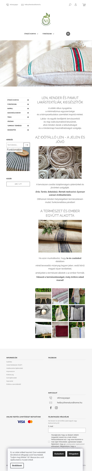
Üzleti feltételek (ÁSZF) (14, 365)
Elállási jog (10, 374)
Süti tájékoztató (11, 378)
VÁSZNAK (10, 121)
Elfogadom (73, 454)
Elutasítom (59, 454)
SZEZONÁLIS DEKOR (14, 113)
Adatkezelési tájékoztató (14, 368)
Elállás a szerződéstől (13, 384)
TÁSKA (9, 117)
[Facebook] (50, 407)
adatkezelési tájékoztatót (75, 444)
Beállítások (17, 465)
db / (18, 184)
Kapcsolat (9, 381)
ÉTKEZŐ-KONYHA (13, 100)
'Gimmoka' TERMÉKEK (14, 125)
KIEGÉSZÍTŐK (11, 130)
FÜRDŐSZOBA (12, 104)
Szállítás (9, 362)
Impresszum (10, 371)
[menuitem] (31, 34)
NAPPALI (10, 108)
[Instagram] (56, 407)
